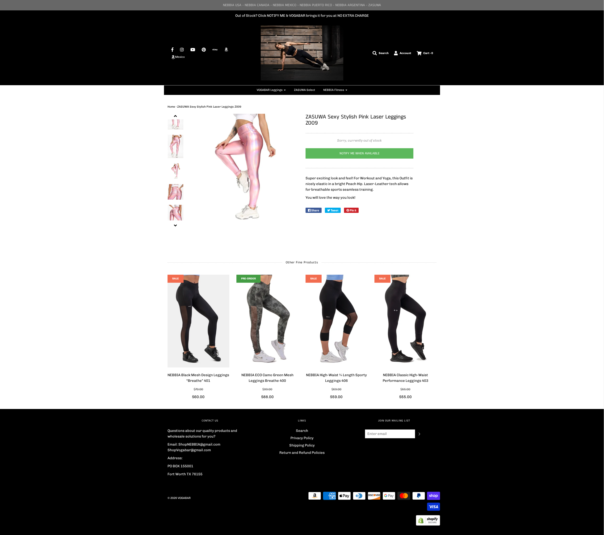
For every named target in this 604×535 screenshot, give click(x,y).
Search (302, 431)
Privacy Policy (302, 438)
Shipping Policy (302, 445)
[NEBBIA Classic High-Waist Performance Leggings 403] (405, 321)
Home (171, 106)
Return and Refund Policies (302, 453)
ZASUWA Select (304, 90)
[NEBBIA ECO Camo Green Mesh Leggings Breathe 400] (267, 321)
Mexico (180, 57)
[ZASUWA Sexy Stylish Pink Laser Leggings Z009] (175, 146)
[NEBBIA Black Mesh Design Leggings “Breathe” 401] (199, 321)
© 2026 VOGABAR (179, 498)
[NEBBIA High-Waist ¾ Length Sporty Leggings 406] (337, 321)
